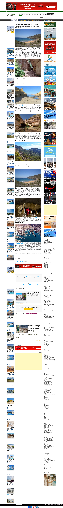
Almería (23, 14)
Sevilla (35, 14)
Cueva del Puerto (36, 217)
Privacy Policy (52, 504)
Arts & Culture (36, 17)
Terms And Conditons (47, 504)
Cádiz (32, 14)
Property (22, 17)
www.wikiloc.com (20, 261)
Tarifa (46, 14)
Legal (54, 504)
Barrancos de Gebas (19, 243)
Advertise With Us (60, 504)
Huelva (41, 14)
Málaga (30, 14)
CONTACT (8, 11)
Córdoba (38, 14)
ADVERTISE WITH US (12, 11)
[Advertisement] (28, 361)
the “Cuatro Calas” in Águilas (23, 105)
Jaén (43, 14)
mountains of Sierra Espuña (21, 161)
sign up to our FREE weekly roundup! (30, 284)
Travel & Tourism (30, 17)
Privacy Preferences (19, 504)
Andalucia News (9, 17)
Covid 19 (18, 17)
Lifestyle (26, 17)
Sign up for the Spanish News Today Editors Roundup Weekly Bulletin (29, 276)
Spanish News (14, 17)
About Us (57, 504)
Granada (27, 14)
